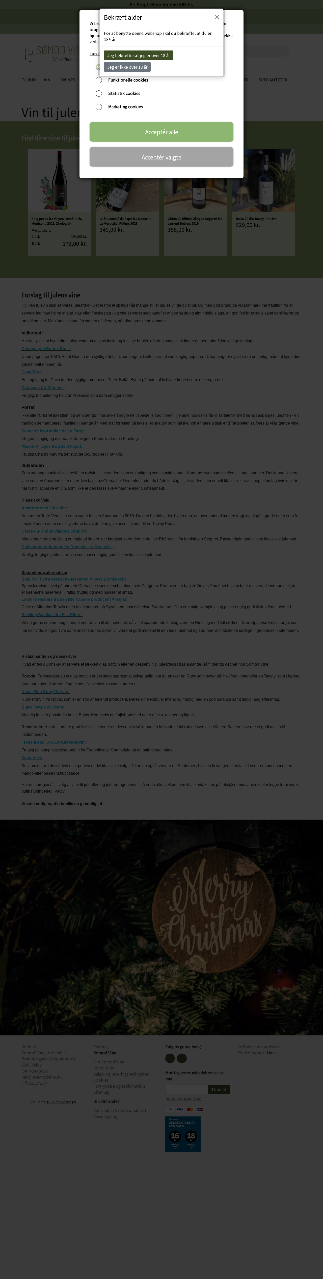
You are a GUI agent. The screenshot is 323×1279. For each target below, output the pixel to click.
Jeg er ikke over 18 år (127, 67)
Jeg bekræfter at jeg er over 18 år (138, 55)
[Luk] (217, 17)
